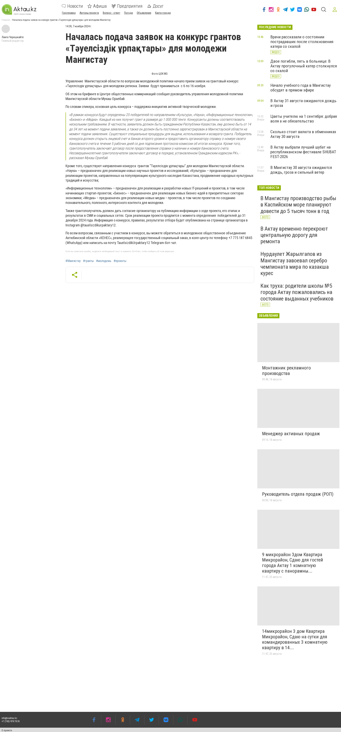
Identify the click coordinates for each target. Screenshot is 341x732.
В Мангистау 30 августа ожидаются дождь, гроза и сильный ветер (301, 170)
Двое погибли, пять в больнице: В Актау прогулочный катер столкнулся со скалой (303, 66)
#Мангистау (73, 261)
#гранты (88, 261)
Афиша (100, 6)
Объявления (144, 12)
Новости (75, 6)
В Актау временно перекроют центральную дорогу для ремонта (294, 235)
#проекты (120, 261)
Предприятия (129, 6)
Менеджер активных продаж (291, 433)
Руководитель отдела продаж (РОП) (298, 494)
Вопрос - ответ (111, 12)
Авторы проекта (89, 12)
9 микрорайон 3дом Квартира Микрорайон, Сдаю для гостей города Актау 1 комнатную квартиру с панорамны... (292, 563)
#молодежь (103, 261)
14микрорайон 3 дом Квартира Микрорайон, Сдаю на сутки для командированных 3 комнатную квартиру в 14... (294, 639)
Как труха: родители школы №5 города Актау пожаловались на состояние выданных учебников (297, 292)
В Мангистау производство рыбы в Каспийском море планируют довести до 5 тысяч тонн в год (298, 204)
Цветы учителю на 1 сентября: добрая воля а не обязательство (303, 118)
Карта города (163, 12)
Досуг (158, 6)
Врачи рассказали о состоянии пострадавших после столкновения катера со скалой (301, 42)
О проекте (7, 730)
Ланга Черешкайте (13, 37)
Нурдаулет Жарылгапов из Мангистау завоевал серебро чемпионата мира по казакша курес (294, 263)
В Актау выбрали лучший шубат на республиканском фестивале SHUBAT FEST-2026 (303, 152)
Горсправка (69, 12)
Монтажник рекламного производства (286, 370)
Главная (6, 20)
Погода (128, 12)
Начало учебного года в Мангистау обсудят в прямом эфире (300, 87)
